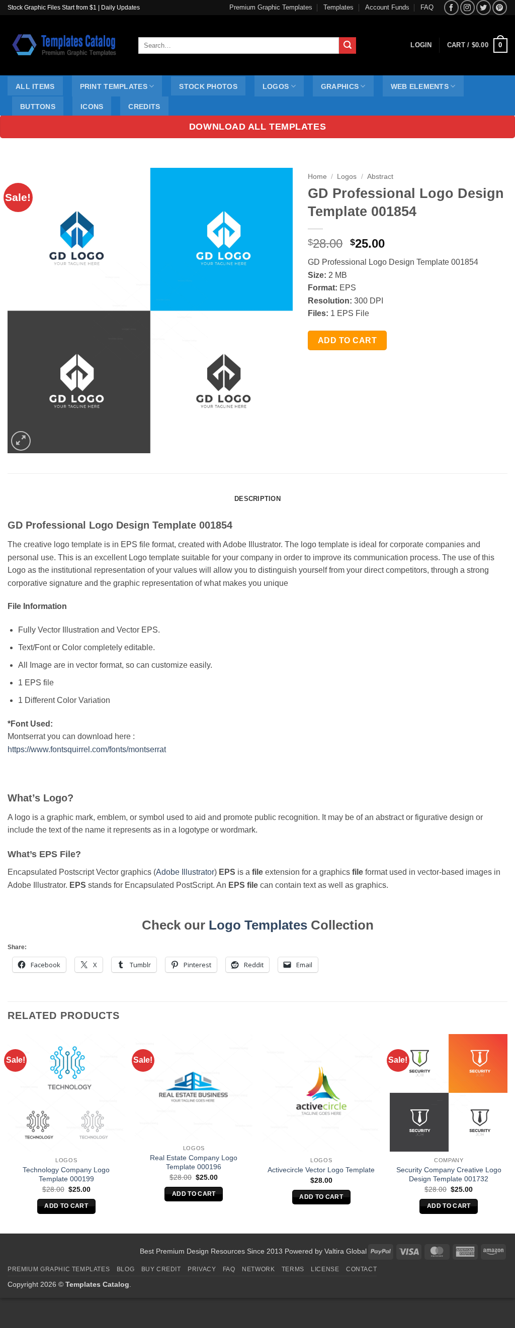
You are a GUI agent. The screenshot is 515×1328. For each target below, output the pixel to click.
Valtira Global (345, 1251)
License (325, 1269)
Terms (293, 1269)
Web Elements (420, 86)
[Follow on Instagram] (467, 7)
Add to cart (347, 340)
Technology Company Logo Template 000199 (66, 1174)
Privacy (202, 1269)
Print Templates (113, 86)
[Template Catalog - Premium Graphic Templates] (65, 45)
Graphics (340, 86)
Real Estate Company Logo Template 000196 (193, 1162)
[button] (477, 46)
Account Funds (387, 7)
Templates (338, 7)
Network (258, 1269)
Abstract (380, 176)
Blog (125, 1269)
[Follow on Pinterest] (499, 7)
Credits (144, 107)
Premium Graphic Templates (270, 7)
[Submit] (347, 45)
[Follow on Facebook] (451, 7)
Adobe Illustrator (185, 872)
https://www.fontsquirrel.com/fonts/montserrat (87, 749)
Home (317, 176)
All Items (35, 86)
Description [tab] (257, 498)
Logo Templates (258, 925)
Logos (276, 86)
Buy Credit (161, 1269)
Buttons (37, 107)
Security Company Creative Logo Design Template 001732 (448, 1174)
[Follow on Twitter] (483, 7)
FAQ (427, 7)
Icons (91, 107)
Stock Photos (208, 86)
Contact (361, 1269)
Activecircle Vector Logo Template (321, 1170)
